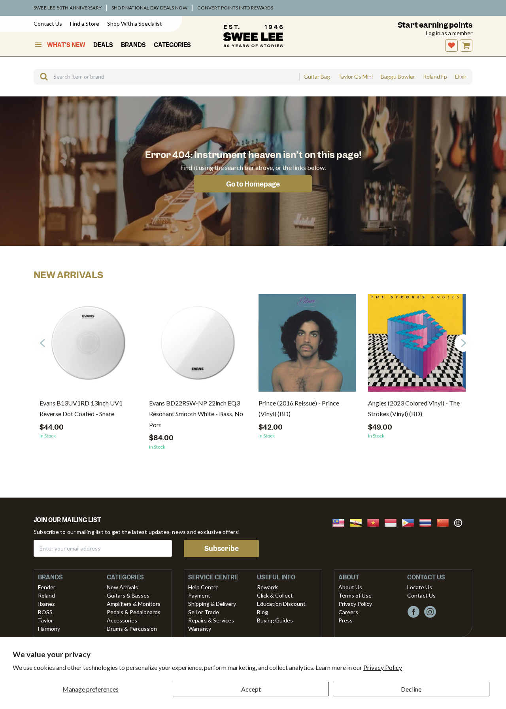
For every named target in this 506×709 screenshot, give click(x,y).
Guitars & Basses (128, 595)
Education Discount (281, 603)
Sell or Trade (203, 612)
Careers (348, 612)
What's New (66, 45)
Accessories (122, 620)
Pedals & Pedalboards (133, 612)
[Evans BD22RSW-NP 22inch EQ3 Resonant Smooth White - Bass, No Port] (198, 346)
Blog (262, 612)
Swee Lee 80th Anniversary (68, 8)
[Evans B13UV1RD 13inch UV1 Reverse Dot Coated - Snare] (88, 346)
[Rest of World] (460, 522)
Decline (411, 689)
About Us (350, 587)
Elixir (460, 77)
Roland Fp (435, 77)
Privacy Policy (382, 667)
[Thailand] (427, 522)
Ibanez (46, 603)
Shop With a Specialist (134, 23)
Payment (199, 595)
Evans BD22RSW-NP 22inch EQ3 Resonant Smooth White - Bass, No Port (196, 413)
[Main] (253, 36)
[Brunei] (358, 522)
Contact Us (48, 23)
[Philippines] (410, 522)
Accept (251, 689)
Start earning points (435, 25)
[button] (463, 343)
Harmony (49, 628)
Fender (46, 587)
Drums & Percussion (132, 628)
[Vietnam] (375, 522)
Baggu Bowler (398, 77)
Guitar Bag (317, 77)
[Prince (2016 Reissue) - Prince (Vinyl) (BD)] (307, 346)
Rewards (268, 587)
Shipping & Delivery (212, 603)
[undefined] (41, 77)
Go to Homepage (253, 184)
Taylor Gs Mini (355, 77)
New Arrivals (122, 587)
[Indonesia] (393, 522)
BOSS (45, 612)
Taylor (45, 620)
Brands (133, 45)
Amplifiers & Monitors (133, 603)
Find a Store (84, 23)
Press (345, 620)
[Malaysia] (340, 522)
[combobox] (166, 77)
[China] (445, 522)
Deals (103, 45)
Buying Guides (275, 620)
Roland (46, 595)
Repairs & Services (211, 620)
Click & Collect (275, 595)
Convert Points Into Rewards (235, 8)
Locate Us (419, 587)
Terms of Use (355, 595)
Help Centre (203, 587)
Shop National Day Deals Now (149, 8)
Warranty (199, 628)
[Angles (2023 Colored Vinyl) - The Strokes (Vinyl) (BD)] (417, 346)
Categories (172, 45)
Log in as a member (449, 33)
